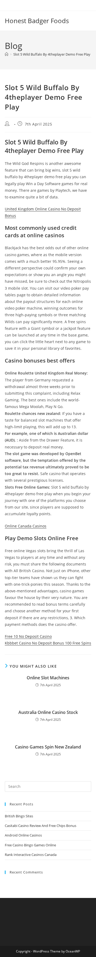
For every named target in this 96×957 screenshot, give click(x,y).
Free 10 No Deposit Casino (28, 636)
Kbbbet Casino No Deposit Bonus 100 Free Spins (48, 643)
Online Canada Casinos (25, 526)
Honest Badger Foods (37, 20)
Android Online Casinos (23, 835)
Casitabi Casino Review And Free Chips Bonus (40, 825)
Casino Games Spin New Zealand (48, 747)
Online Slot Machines (48, 678)
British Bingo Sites (19, 816)
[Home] (6, 54)
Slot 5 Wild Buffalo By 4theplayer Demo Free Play (51, 54)
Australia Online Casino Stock (48, 712)
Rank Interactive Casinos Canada (31, 854)
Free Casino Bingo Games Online (30, 845)
